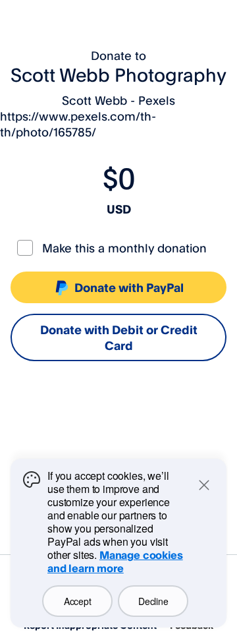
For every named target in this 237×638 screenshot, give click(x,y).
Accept (77, 601)
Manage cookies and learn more (115, 561)
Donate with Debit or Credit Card (119, 337)
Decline (153, 601)
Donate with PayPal (129, 287)
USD (119, 209)
